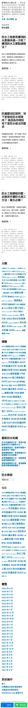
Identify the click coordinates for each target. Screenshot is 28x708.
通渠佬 (11, 401)
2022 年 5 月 (7, 631)
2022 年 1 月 (7, 640)
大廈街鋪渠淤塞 (17, 359)
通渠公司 (18, 401)
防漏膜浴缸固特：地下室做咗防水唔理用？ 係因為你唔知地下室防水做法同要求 (14, 120)
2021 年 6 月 (7, 661)
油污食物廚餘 (14, 289)
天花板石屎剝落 (6, 89)
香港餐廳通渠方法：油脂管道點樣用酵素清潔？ (14, 459)
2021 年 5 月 (7, 664)
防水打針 (6, 84)
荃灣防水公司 (23, 297)
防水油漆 (8, 97)
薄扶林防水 (11, 82)
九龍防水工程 (16, 271)
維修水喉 (4, 82)
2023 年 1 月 (7, 610)
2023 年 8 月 (7, 597)
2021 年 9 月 (7, 652)
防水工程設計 (22, 411)
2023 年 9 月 (7, 594)
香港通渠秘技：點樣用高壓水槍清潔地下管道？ (14, 448)
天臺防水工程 (5, 362)
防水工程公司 (7, 407)
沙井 (12, 382)
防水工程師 (10, 311)
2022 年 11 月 (7, 616)
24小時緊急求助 (10, 346)
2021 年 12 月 (7, 643)
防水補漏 (15, 326)
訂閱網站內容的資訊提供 (12, 687)
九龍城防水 (14, 78)
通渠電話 (17, 404)
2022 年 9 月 (7, 622)
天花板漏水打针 (21, 87)
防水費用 (21, 326)
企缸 (11, 350)
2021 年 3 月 (7, 670)
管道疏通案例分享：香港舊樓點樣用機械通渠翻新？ (14, 464)
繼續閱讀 (6, 68)
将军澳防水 (14, 89)
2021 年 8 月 (7, 655)
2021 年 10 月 (7, 649)
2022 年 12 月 (8, 613)
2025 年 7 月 (7, 591)
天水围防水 (12, 87)
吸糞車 (14, 353)
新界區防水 (13, 80)
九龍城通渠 (13, 268)
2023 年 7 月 (7, 600)
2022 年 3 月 (7, 637)
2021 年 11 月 (7, 646)
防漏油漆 (15, 426)
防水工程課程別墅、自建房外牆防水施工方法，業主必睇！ (14, 197)
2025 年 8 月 (7, 588)
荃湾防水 (12, 95)
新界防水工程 (18, 283)
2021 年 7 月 (7, 658)
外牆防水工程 (15, 502)
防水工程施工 (19, 95)
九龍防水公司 (6, 271)
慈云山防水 (21, 91)
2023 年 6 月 (7, 604)
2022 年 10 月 (8, 619)
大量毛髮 (9, 274)
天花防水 (9, 277)
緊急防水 (6, 95)
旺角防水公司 (16, 286)
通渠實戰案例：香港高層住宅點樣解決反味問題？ (14, 454)
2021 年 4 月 (7, 667)
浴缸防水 (4, 93)
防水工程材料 (9, 315)
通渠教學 (14, 304)
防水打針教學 (13, 84)
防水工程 (15, 308)
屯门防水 (6, 91)
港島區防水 (20, 80)
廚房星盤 (16, 280)
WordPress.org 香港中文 (12, 693)
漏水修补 (16, 93)
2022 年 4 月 (7, 634)
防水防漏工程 (16, 97)
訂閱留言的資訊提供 (10, 690)
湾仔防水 (10, 93)
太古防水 (6, 80)
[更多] (16, 19)
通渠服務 (10, 404)
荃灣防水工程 (5, 300)
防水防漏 (20, 84)
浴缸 (13, 385)
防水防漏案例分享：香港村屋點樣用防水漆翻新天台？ (14, 443)
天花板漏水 (17, 362)
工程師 (5, 76)
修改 (19, 350)
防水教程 (10, 19)
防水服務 (16, 322)
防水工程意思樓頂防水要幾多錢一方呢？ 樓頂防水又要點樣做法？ (14, 42)
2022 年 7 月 (7, 625)
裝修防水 (17, 82)
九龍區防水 (6, 78)
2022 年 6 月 (7, 628)
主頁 (3, 19)
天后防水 (5, 87)
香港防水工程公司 (9, 3)
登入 (3, 684)
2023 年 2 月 (7, 606)
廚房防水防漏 (13, 91)
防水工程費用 (16, 315)
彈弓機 (7, 378)
